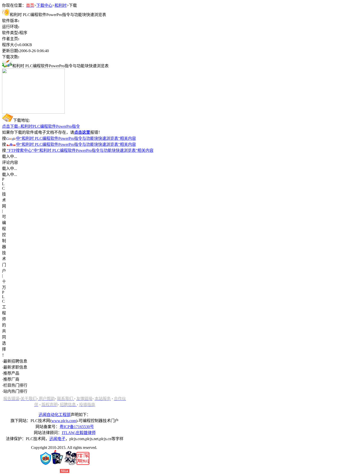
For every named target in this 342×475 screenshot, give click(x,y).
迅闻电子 (57, 439)
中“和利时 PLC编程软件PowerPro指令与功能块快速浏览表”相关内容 (76, 138)
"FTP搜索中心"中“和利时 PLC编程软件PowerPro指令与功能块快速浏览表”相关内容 (79, 150)
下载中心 (44, 5)
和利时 (61, 5)
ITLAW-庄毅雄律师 (79, 433)
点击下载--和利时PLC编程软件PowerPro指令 (41, 126)
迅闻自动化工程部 (55, 415)
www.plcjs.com (63, 421)
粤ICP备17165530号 (77, 427)
